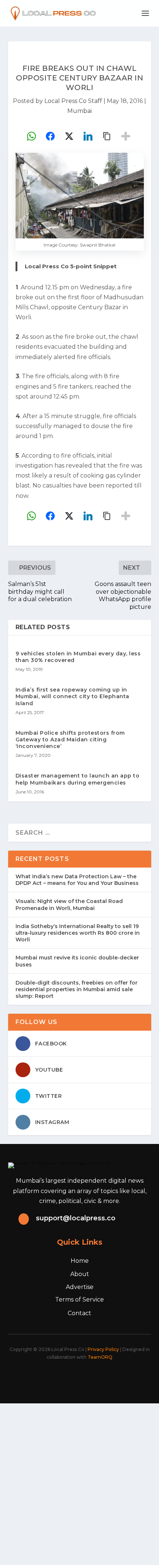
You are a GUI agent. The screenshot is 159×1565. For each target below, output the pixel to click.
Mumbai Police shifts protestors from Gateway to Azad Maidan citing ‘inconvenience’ (70, 739)
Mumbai (79, 110)
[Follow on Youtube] (107, 1377)
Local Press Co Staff (73, 100)
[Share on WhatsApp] (31, 136)
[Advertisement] (79, 1482)
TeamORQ (100, 1357)
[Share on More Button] (125, 136)
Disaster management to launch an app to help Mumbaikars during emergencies (78, 779)
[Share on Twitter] (69, 136)
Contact (79, 1313)
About (79, 1274)
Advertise (80, 1286)
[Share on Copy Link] (106, 136)
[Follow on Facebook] (42, 1377)
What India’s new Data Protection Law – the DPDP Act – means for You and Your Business (77, 879)
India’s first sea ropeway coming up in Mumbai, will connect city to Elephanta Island (72, 696)
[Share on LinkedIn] (88, 136)
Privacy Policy (103, 1349)
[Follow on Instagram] (75, 1377)
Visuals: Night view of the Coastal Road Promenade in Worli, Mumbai (69, 904)
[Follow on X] (58, 1377)
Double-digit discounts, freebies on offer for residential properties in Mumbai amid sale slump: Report (77, 989)
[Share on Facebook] (50, 136)
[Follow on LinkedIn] (91, 1377)
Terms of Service (79, 1299)
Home (80, 1260)
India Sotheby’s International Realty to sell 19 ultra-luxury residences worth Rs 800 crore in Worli (78, 933)
